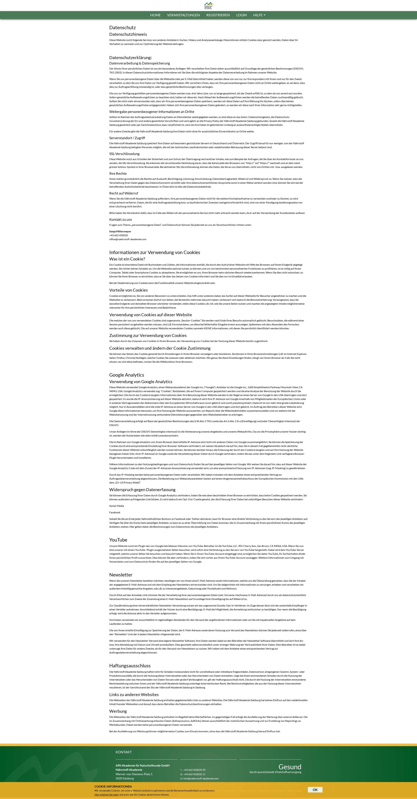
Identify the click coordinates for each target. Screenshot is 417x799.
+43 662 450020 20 (194, 769)
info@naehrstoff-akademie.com (201, 778)
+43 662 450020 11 (194, 774)
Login (241, 15)
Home (155, 15)
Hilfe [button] (258, 15)
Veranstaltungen (183, 15)
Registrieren (218, 15)
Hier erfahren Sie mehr (106, 794)
